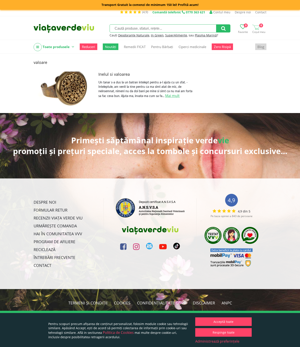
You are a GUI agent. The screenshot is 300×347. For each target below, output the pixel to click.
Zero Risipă (222, 47)
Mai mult (172, 95)
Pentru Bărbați (162, 47)
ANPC (227, 303)
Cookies (122, 303)
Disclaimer (204, 303)
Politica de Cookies (118, 332)
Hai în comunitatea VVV (58, 233)
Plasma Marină (206, 35)
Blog (260, 47)
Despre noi (243, 12)
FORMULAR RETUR (50, 210)
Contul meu (221, 12)
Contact (260, 12)
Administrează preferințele (217, 341)
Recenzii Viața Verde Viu (58, 218)
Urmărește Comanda (55, 225)
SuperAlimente (176, 35)
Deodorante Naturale (133, 35)
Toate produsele (56, 47)
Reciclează (44, 249)
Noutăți (110, 47)
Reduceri (88, 47)
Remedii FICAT (135, 47)
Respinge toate (224, 332)
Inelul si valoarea (114, 74)
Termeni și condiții (87, 303)
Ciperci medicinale (192, 47)
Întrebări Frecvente (54, 257)
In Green (157, 35)
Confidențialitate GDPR (161, 303)
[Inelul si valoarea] (64, 89)
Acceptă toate (223, 322)
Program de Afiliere (54, 241)
